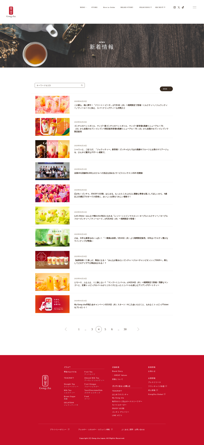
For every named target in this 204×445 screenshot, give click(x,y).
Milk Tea (69, 391)
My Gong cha (118, 398)
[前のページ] (66, 329)
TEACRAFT (69, 378)
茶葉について (117, 379)
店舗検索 (115, 367)
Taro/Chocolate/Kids (93, 391)
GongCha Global (155, 394)
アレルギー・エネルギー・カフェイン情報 (94, 429)
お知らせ (151, 371)
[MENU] (194, 7)
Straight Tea (71, 385)
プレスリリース (154, 382)
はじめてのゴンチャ (120, 394)
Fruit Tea (89, 373)
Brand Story (117, 371)
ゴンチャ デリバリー (120, 412)
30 (125, 329)
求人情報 (151, 390)
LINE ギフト (117, 415)
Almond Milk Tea (94, 379)
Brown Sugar (69, 397)
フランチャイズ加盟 (156, 386)
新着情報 (151, 367)
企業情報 (151, 378)
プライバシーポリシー (58, 429)
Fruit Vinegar (91, 385)
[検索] (82, 85)
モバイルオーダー (119, 405)
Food (87, 397)
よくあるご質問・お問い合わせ (133, 429)
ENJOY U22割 (118, 408)
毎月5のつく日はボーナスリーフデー (127, 401)
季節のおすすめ (70, 372)
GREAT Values (120, 375)
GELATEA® (71, 404)
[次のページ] (138, 329)
